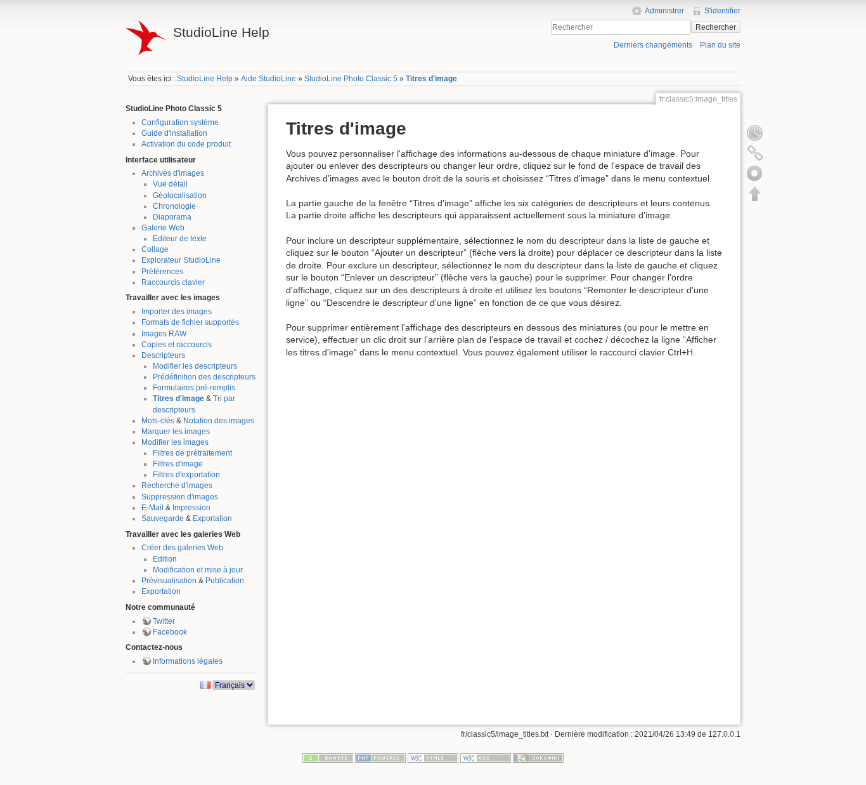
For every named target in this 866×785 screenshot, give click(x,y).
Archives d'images (172, 173)
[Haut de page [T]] (755, 193)
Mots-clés (157, 420)
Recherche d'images (176, 485)
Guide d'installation (174, 133)
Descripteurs (163, 355)
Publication (224, 580)
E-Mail (152, 507)
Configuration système (180, 122)
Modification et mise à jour (198, 569)
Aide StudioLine (268, 78)
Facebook (170, 632)
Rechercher (715, 27)
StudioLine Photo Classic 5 (350, 78)
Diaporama (172, 217)
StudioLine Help (205, 78)
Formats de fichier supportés (190, 322)
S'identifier (722, 10)
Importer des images (176, 311)
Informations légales (188, 661)
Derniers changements (653, 45)
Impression (191, 507)
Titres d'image (431, 78)
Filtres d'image (178, 463)
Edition (165, 559)
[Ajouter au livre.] (755, 173)
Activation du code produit (186, 144)
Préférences (162, 271)
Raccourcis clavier (173, 282)
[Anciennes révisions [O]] (755, 132)
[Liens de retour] (755, 153)
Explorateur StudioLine (181, 260)
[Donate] (327, 757)
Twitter (164, 621)
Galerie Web (162, 227)
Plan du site (720, 45)
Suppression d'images (179, 496)
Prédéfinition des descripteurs (204, 377)
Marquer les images (175, 431)
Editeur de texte (180, 238)
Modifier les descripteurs (195, 366)
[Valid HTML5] (433, 757)
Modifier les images (175, 442)
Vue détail (170, 184)
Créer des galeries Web (182, 547)
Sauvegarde (162, 518)
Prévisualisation (169, 580)
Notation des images (218, 420)
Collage (155, 249)
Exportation (212, 518)
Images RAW (163, 333)
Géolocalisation (180, 195)
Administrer (664, 10)
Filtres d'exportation (186, 474)
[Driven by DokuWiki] (538, 757)
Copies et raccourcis (176, 344)
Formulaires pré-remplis (194, 387)
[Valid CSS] (485, 757)
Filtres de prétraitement (192, 453)
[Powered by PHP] (380, 757)
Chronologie (174, 206)
